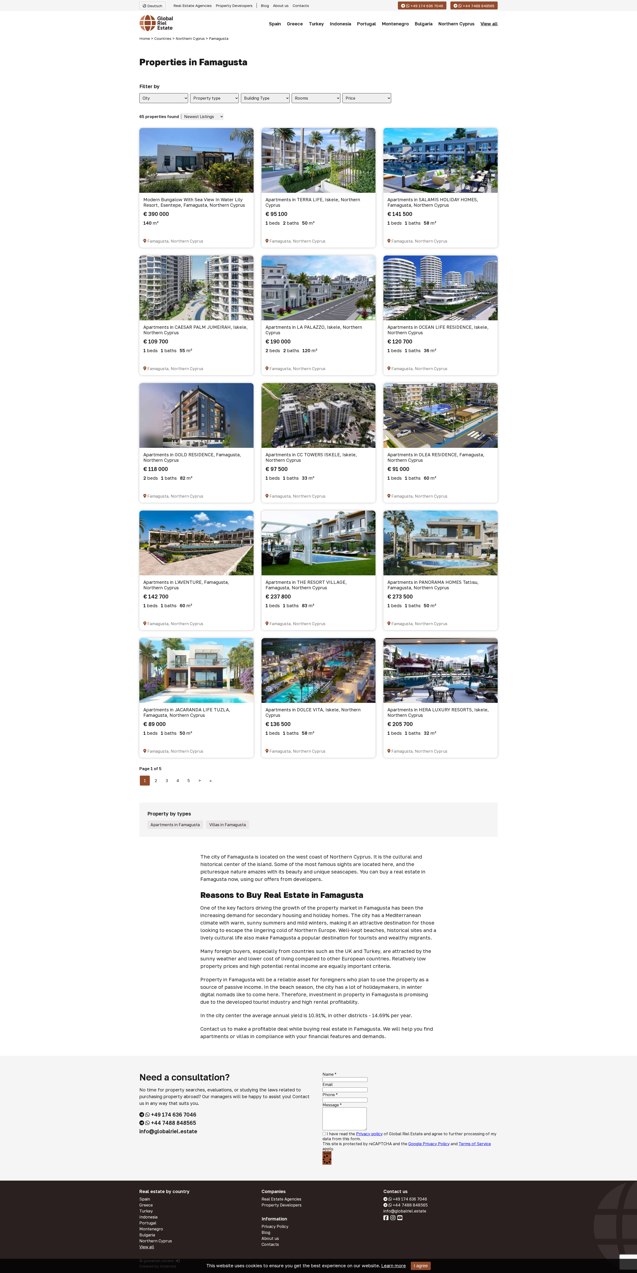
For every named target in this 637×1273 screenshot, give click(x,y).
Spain (275, 23)
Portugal (366, 23)
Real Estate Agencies (192, 5)
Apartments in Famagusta (175, 824)
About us (281, 5)
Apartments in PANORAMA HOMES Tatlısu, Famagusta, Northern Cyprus (432, 584)
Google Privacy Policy (429, 1143)
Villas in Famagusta (227, 824)
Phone (328, 1094)
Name (328, 1074)
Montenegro (395, 23)
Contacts (301, 5)
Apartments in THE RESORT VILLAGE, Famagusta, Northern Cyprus (306, 584)
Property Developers (234, 5)
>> (211, 780)
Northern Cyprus (456, 23)
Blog (265, 5)
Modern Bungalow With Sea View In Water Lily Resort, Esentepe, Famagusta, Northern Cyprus (194, 202)
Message (330, 1104)
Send (327, 1153)
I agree (421, 1265)
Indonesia (340, 23)
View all (489, 23)
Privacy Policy (275, 1226)
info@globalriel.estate (168, 1131)
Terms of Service (475, 1143)
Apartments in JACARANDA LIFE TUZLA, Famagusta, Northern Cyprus (186, 712)
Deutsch (154, 5)
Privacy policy (369, 1133)
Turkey (316, 23)
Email (327, 1084)
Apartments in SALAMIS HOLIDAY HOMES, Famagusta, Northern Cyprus (432, 202)
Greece (295, 23)
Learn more (393, 1265)
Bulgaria (423, 23)
